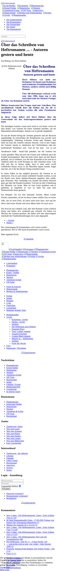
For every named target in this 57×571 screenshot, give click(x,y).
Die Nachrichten (13, 24)
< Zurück (10, 220)
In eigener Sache (13, 391)
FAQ (8, 346)
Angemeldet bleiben (9, 486)
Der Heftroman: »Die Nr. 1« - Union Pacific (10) (26, 542)
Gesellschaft (11, 389)
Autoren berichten (19, 334)
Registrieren (11, 498)
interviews (10, 465)
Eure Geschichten (13, 443)
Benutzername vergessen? (17, 496)
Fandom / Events (13, 384)
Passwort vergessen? (15, 493)
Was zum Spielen (13, 436)
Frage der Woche (19, 343)
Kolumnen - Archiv (20, 319)
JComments (28, 239)
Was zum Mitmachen (15, 441)
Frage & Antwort (13, 287)
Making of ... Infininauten (22, 338)
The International (13, 29)
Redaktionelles (12, 315)
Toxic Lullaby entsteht (21, 331)
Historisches (11, 275)
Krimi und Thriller (14, 404)
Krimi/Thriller (12, 368)
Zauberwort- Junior (14, 426)
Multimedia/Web (13, 387)
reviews (9, 468)
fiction (9, 470)
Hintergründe (11, 289)
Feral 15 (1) (11, 553)
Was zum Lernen (13, 438)
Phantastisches (12, 270)
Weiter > (10, 223)
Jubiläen (15, 341)
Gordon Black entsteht (21, 336)
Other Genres (12, 460)
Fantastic (10, 458)
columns (9, 456)
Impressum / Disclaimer (16, 348)
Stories (9, 298)
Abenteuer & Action (14, 411)
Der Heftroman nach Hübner (24, 327)
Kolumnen (10, 266)
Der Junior (10, 27)
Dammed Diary (18, 329)
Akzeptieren (5, 567)
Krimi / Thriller (12, 272)
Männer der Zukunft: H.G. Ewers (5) (21, 525)
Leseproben (11, 308)
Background (11, 380)
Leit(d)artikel (11, 263)
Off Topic (10, 282)
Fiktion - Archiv (18, 322)
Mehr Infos (4, 570)
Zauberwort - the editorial (17, 453)
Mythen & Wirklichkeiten (17, 291)
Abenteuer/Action (13, 280)
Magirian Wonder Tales (16, 310)
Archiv (9, 317)
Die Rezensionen (13, 22)
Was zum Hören (13, 433)
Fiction (9, 296)
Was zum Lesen (13, 429)
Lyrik (8, 303)
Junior (9, 382)
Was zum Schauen (14, 431)
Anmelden (6, 489)
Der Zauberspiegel (14, 20)
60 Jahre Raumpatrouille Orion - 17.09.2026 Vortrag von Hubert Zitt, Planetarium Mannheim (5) (30, 521)
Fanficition (10, 305)
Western (9, 277)
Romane (9, 301)
